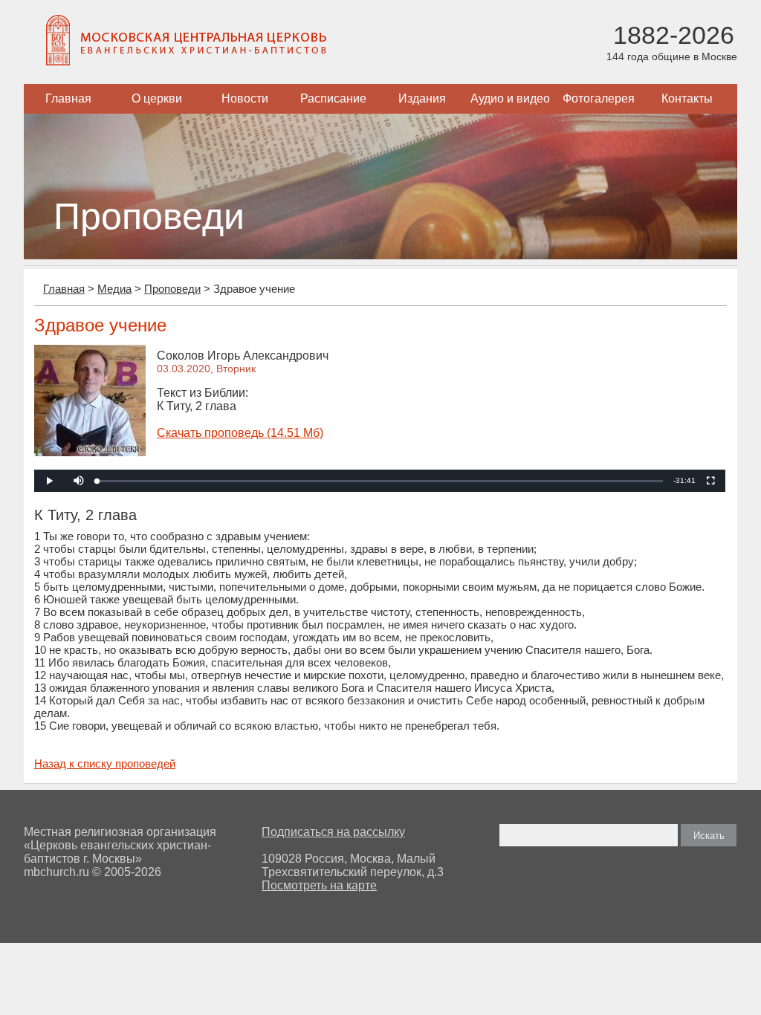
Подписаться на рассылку (333, 832)
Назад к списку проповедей (104, 763)
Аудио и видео (510, 98)
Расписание (333, 98)
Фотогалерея (599, 98)
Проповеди (172, 288)
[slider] (380, 481)
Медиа (114, 288)
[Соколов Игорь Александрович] (90, 452)
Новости (244, 98)
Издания (422, 98)
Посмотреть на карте (319, 885)
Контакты (687, 98)
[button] (79, 481)
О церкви (157, 98)
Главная (68, 98)
